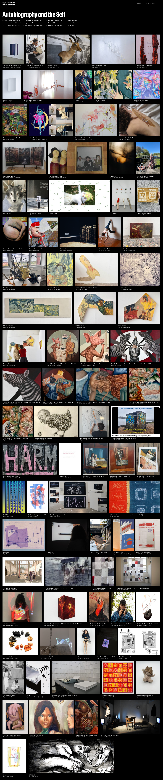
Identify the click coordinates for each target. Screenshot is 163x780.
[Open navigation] (81, 3)
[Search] (159, 3)
